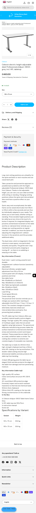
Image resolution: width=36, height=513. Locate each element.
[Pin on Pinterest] (16, 119)
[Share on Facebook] (12, 119)
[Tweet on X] (8, 119)
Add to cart (24, 104)
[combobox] (18, 7)
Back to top (18, 444)
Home (3, 22)
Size (3, 90)
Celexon (4, 61)
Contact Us (22, 152)
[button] (29, 3)
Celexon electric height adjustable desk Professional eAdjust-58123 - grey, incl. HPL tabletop (16, 24)
